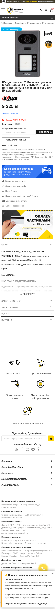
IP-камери (6, 553)
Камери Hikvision (9, 555)
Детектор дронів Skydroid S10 (36, 524)
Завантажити (9, 307)
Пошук (46, 10)
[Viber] (38, 449)
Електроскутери (8, 507)
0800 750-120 (41, 10)
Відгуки (5, 313)
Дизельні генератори (24, 540)
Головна (8, 23)
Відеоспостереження (11, 550)
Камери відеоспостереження (37, 550)
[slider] (27, 1)
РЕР (12, 524)
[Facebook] (22, 449)
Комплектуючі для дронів (38, 527)
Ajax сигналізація (33, 514)
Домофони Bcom (9, 563)
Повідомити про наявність (14, 128)
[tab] (27, 244)
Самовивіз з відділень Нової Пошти (21, 195)
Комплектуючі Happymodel (13, 530)
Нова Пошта (11, 190)
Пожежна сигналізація (11, 517)
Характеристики (11, 300)
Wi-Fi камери (19, 553)
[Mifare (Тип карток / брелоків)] (49, 33)
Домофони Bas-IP (28, 563)
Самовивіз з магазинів (15, 186)
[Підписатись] (51, 438)
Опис (4, 244)
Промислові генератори (36, 543)
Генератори (6, 540)
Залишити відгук (10, 113)
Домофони (20, 23)
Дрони (4, 524)
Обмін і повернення (15, 205)
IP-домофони (33, 23)
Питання (6, 320)
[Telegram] (33, 449)
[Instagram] (27, 449)
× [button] (52, 573)
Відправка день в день (15, 181)
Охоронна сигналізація (12, 514)
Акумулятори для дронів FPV (14, 532)
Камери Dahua (35, 553)
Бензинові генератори (11, 543)
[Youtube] (16, 449)
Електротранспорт (9, 504)
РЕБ (18, 524)
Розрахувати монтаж (16, 140)
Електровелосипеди (30, 504)
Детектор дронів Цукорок (12, 527)
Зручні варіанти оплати (16, 200)
